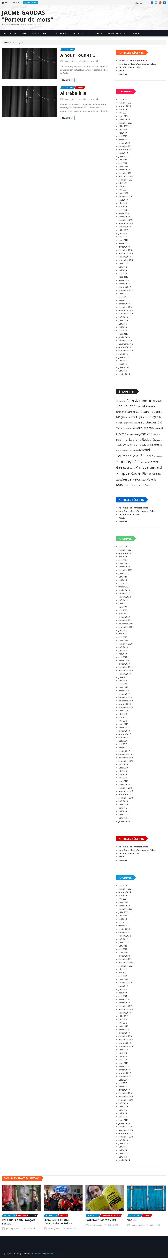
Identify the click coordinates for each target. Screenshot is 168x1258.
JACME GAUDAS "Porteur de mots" (27, 16)
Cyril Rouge (149, 417)
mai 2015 (122, 364)
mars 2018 (123, 277)
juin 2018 (122, 267)
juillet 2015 (123, 357)
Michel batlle (134, 450)
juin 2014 (122, 370)
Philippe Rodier (129, 473)
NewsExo (39, 1253)
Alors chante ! (121, 401)
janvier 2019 (124, 246)
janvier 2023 (124, 143)
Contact (97, 33)
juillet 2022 (123, 156)
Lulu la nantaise (154, 444)
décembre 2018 (125, 250)
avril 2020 (122, 210)
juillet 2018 (123, 263)
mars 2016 (123, 334)
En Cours (61, 33)
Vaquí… (121, 70)
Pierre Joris (150, 473)
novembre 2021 (125, 176)
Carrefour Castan (117, 33)
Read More (67, 80)
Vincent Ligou (135, 485)
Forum (136, 33)
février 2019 (124, 243)
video (129, 485)
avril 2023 (122, 136)
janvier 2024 (124, 119)
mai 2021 (122, 186)
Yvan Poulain (146, 485)
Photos (47, 33)
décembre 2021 (125, 173)
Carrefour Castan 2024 (129, 67)
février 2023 (124, 139)
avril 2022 (122, 163)
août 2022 (123, 153)
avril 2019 (122, 236)
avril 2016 (122, 330)
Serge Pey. (130, 479)
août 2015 (123, 354)
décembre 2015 (125, 340)
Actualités (10, 33)
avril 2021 (122, 189)
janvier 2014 (124, 374)
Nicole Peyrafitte (128, 461)
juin (21, 42)
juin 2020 (122, 203)
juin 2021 (122, 183)
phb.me (132, 468)
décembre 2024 (125, 102)
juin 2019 (122, 233)
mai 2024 (122, 109)
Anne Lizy (133, 400)
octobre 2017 (124, 287)
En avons (122, 74)
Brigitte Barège (126, 412)
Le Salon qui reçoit (134, 444)
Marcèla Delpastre (122, 451)
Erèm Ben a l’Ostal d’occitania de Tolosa (137, 64)
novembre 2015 (125, 344)
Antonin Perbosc (151, 400)
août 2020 (123, 199)
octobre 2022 (124, 149)
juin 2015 (122, 360)
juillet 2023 (123, 126)
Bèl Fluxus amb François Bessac (133, 60)
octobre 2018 (124, 256)
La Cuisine (125, 440)
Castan (126, 417)
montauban (158, 457)
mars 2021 (123, 193)
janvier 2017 (124, 303)
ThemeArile (52, 1253)
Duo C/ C (76, 33)
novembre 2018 (125, 253)
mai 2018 (122, 270)
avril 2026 (122, 99)
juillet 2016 (123, 320)
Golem (128, 429)
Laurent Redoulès (142, 439)
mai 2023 (122, 132)
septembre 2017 (125, 290)
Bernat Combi (145, 406)
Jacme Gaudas (133, 434)
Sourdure (143, 480)
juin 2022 (122, 159)
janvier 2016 (124, 337)
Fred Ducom (147, 422)
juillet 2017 (123, 293)
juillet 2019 (123, 230)
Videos (35, 33)
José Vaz (145, 433)
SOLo (87, 32)
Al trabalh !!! (73, 93)
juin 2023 (122, 129)
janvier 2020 (124, 216)
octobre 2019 (124, 226)
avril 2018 (122, 273)
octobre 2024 (124, 106)
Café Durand (144, 412)
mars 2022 (123, 166)
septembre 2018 (125, 260)
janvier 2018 (124, 283)
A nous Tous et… (77, 55)
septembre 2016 (125, 313)
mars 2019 (123, 240)
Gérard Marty (142, 428)
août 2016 (123, 317)
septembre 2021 (125, 179)
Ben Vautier (125, 406)
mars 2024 (123, 116)
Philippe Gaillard (149, 467)
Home (6, 42)
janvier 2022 (124, 169)
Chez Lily (135, 417)
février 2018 (124, 280)
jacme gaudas (71, 61)
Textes (23, 33)
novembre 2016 (125, 310)
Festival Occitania (130, 423)
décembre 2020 (125, 196)
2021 (14, 42)
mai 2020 (122, 206)
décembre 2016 (125, 307)
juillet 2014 (123, 367)
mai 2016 (122, 327)
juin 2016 (122, 323)
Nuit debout (145, 462)
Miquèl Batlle (143, 455)
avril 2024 (122, 112)
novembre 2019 (125, 223)
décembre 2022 (125, 146)
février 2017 (124, 300)
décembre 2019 (125, 220)
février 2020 (124, 213)
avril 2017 (122, 297)
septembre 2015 (125, 350)
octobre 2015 (124, 347)
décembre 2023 (125, 122)
